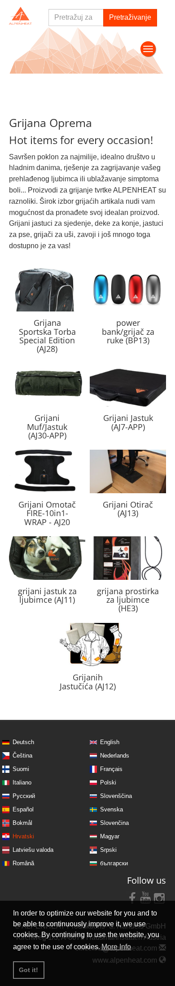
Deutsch (23, 742)
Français (111, 769)
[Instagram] (159, 897)
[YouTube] (146, 897)
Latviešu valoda (33, 849)
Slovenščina (116, 796)
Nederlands (114, 755)
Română (23, 863)
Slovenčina (114, 822)
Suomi (21, 769)
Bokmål (22, 822)
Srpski (108, 849)
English (109, 742)
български (114, 863)
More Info (116, 947)
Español (23, 809)
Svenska (111, 809)
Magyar (109, 836)
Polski (108, 782)
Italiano (22, 782)
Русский (24, 796)
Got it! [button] (28, 969)
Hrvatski (23, 836)
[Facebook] (132, 897)
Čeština (22, 755)
